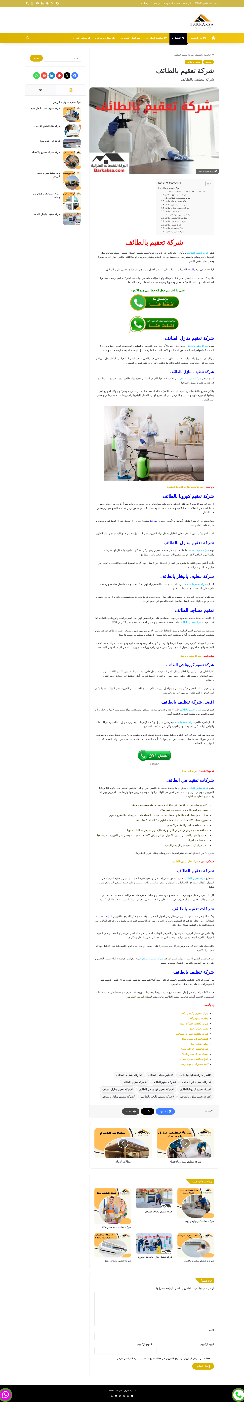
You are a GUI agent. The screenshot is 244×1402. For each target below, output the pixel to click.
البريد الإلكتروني (206, 1344)
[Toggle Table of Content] (206, 183)
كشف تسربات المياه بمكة (194, 1038)
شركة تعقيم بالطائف (170, 188)
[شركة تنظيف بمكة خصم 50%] (112, 1206)
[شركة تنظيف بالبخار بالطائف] (154, 1198)
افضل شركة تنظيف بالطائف (176, 218)
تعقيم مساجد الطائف (173, 211)
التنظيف (178, 38)
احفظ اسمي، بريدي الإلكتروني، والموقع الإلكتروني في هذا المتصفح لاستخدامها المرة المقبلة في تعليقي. (163, 1358)
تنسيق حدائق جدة (199, 1028)
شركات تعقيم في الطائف (175, 221)
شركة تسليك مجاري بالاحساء (46, 152)
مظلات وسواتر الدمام (197, 1018)
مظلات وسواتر (104, 38)
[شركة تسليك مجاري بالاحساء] (72, 160)
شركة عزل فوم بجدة (50, 141)
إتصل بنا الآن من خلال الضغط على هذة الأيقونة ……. (192, 191)
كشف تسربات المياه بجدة (194, 1064)
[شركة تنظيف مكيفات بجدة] (112, 1245)
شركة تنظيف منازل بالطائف (179, 198)
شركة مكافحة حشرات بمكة (194, 1023)
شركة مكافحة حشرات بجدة (194, 1059)
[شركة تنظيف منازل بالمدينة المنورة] (154, 1243)
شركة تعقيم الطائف (173, 225)
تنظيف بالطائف (194, 62)
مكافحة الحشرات (155, 38)
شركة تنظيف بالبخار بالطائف (177, 208)
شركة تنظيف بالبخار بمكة (195, 1013)
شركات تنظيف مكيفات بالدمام (199, 1260)
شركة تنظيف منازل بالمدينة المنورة (155, 1257)
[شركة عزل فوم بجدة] (72, 143)
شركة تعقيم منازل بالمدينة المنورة (185, 486)
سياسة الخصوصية (172, 3)
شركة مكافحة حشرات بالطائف (192, 1033)
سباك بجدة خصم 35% (195, 1054)
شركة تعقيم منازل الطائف (175, 195)
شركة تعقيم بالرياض (190, 655)
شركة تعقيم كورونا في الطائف (180, 215)
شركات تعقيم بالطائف (174, 228)
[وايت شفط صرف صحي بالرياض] (72, 180)
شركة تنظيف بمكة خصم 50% (116, 1227)
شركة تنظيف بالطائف (175, 232)
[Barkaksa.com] (202, 20)
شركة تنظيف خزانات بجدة (194, 1048)
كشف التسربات (129, 38)
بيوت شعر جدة (189, 771)
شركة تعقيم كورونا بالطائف (176, 201)
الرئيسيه (187, 3)
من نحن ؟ (155, 3)
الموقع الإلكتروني (144, 1344)
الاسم (211, 1330)
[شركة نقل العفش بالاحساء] (72, 130)
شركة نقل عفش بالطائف (185, 861)
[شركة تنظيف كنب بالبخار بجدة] (195, 1203)
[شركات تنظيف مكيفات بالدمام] (195, 1245)
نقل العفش (197, 38)
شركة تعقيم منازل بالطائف (176, 204)
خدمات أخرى (81, 38)
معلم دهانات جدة (199, 1043)
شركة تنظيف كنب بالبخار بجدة (199, 1221)
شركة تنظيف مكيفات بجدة (118, 1260)
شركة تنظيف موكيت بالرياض (67, 102)
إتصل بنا (144, 3)
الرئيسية (208, 55)
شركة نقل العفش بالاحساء (47, 126)
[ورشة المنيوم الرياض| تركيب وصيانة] (72, 201)
